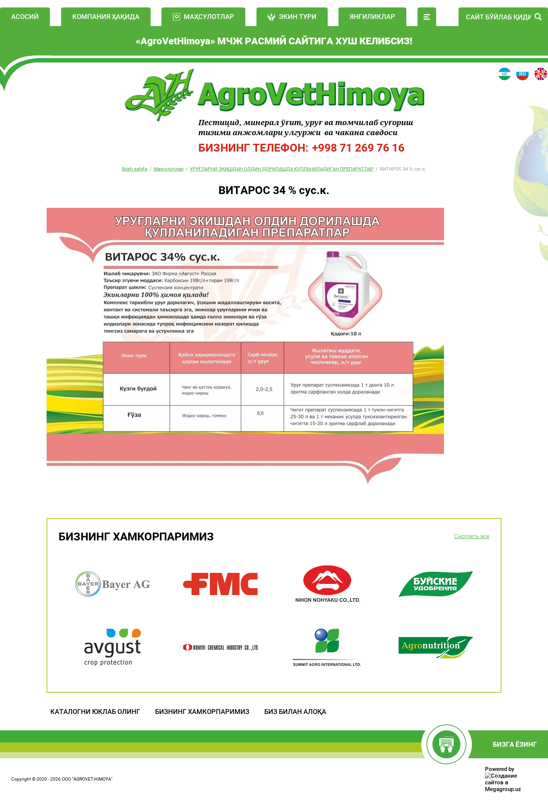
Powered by (499, 769)
